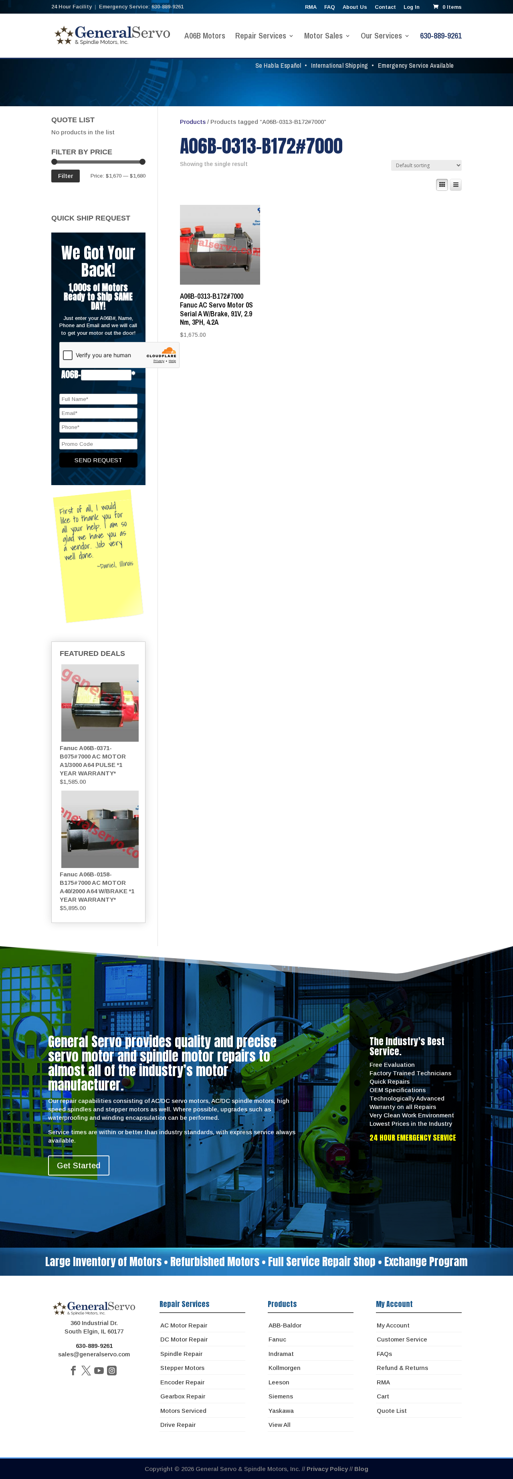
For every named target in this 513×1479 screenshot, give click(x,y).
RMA (311, 7)
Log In (412, 7)
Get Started (79, 1165)
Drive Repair (178, 1424)
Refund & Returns (402, 1367)
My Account (393, 1325)
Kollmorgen (285, 1367)
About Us (355, 7)
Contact (385, 7)
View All (280, 1424)
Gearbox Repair (182, 1396)
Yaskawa (281, 1410)
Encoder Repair (182, 1382)
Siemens (281, 1396)
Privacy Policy (327, 1468)
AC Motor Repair (183, 1325)
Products (193, 121)
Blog (361, 1468)
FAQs (384, 1353)
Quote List (392, 1410)
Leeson (279, 1382)
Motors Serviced (183, 1410)
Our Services (381, 37)
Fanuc (277, 1339)
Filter (65, 175)
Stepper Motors (182, 1367)
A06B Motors (204, 37)
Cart (383, 1396)
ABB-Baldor (285, 1325)
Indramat (281, 1353)
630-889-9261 (441, 37)
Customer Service (402, 1339)
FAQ (329, 7)
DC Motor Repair (184, 1339)
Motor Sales (323, 37)
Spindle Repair (181, 1353)
